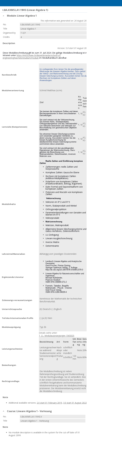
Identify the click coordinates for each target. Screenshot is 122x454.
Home (10, 3)
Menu (4, 3)
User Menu (118, 3)
